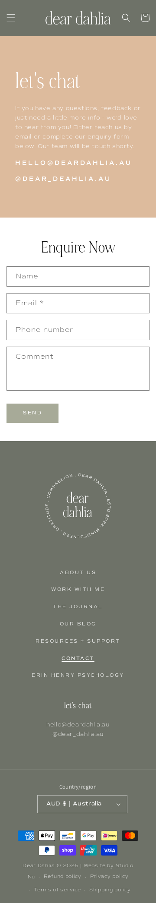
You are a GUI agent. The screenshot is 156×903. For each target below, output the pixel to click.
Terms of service (57, 890)
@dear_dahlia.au (78, 734)
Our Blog (78, 624)
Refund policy (62, 876)
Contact (78, 658)
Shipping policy (110, 890)
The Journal (78, 606)
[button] (10, 17)
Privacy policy (109, 876)
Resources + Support (78, 641)
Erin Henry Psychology (78, 675)
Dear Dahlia (39, 865)
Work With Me (78, 589)
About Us (78, 572)
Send (32, 413)
